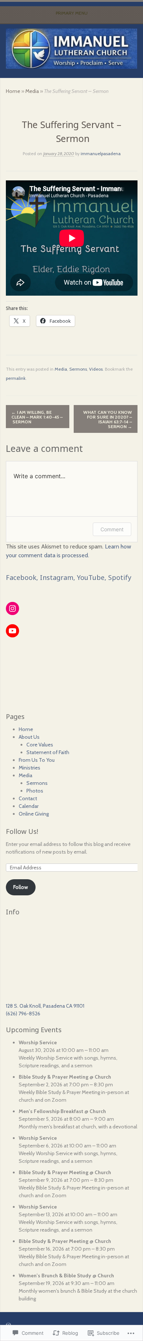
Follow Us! (22, 831)
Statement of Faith (47, 752)
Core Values (39, 744)
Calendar (28, 806)
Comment (112, 529)
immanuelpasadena (101, 153)
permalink (16, 378)
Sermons (78, 369)
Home (13, 91)
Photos (34, 790)
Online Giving (34, 813)
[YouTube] (12, 630)
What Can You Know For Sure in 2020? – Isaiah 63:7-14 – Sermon (107, 419)
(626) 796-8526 (23, 1013)
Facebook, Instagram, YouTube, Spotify (68, 577)
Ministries (29, 767)
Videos (96, 369)
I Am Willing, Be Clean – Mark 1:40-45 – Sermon (37, 416)
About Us (29, 737)
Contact (28, 798)
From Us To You (37, 760)
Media (32, 91)
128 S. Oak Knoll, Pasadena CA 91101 (45, 1006)
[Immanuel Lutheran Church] (72, 49)
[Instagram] (12, 608)
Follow (20, 887)
